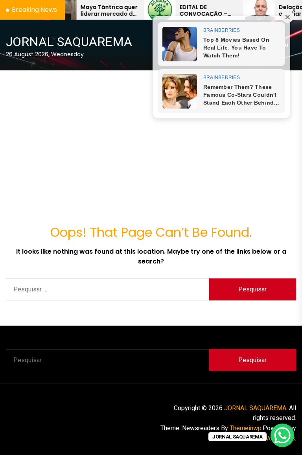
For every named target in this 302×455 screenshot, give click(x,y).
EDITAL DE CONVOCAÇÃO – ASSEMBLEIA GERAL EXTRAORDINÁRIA (193, 10)
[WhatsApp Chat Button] (282, 435)
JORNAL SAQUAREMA (69, 41)
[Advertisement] (151, 130)
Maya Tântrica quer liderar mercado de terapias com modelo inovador (96, 10)
